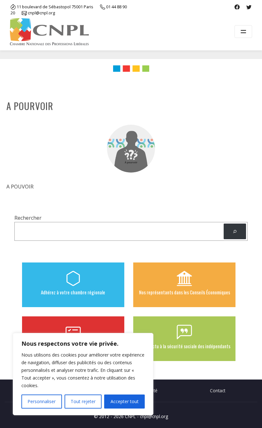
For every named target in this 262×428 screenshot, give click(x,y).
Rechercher (28, 217)
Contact (217, 390)
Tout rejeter (83, 401)
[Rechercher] (235, 231)
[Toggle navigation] (243, 31)
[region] (83, 374)
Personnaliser (41, 401)
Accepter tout (125, 401)
